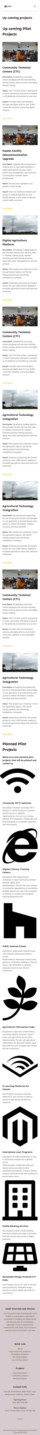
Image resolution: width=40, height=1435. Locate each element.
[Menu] (35, 6)
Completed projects (20, 1376)
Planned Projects (20, 1378)
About (20, 1349)
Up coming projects (20, 1360)
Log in (20, 1419)
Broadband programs (20, 1354)
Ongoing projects (20, 1373)
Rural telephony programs (20, 1351)
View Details (7, 300)
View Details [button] (7, 118)
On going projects (20, 1357)
